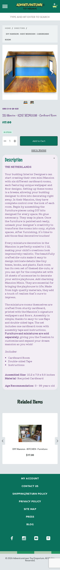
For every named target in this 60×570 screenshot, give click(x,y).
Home (8, 28)
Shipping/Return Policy (30, 493)
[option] (30, 438)
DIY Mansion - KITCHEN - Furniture (30, 448)
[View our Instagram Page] (24, 538)
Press (30, 516)
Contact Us (30, 486)
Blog (30, 524)
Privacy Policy (30, 501)
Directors (19, 28)
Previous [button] (2, 441)
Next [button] (57, 441)
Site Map (30, 509)
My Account (30, 478)
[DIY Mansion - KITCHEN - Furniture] (30, 433)
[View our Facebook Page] (12, 538)
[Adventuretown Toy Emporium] (30, 6)
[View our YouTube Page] (36, 538)
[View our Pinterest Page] (48, 538)
